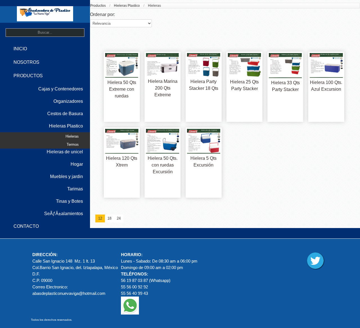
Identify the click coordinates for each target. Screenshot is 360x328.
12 (100, 218)
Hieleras (154, 6)
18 (109, 218)
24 (119, 218)
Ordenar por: (102, 14)
